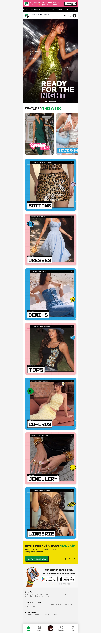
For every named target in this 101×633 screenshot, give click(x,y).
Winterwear (46, 596)
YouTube (54, 614)
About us (44, 604)
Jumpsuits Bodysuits (32, 596)
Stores (51, 604)
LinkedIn (46, 614)
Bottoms (34, 594)
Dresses (55, 594)
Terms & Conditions (32, 604)
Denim (27, 594)
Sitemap (59, 604)
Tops (41, 594)
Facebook (37, 614)
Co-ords (63, 594)
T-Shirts (47, 594)
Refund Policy (30, 606)
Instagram (28, 614)
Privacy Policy (68, 604)
